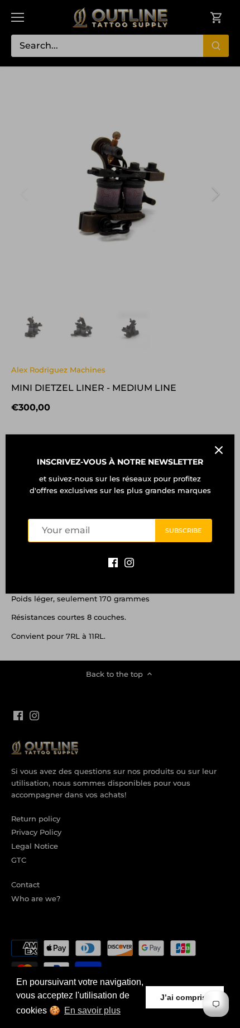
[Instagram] (129, 562)
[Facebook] (113, 562)
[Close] (219, 450)
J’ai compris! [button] (184, 997)
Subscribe (183, 530)
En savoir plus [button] (92, 1010)
